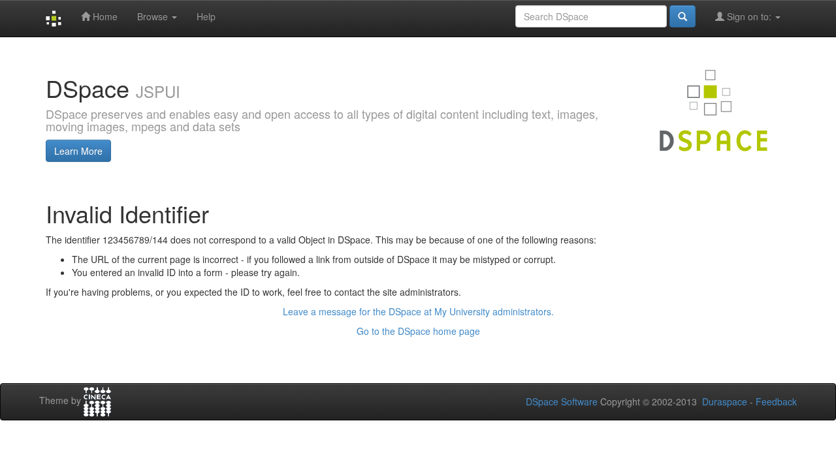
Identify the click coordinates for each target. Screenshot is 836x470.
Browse (153, 16)
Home (104, 16)
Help (206, 16)
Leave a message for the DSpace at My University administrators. (418, 311)
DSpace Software (562, 401)
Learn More (78, 150)
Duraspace (724, 401)
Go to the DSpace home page (418, 330)
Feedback (776, 401)
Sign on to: (749, 16)
